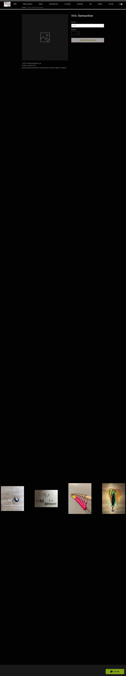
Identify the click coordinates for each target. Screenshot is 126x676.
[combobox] (87, 25)
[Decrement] (73, 33)
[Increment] (78, 33)
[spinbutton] (75, 33)
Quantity (74, 22)
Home (24, 8)
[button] (120, 4)
